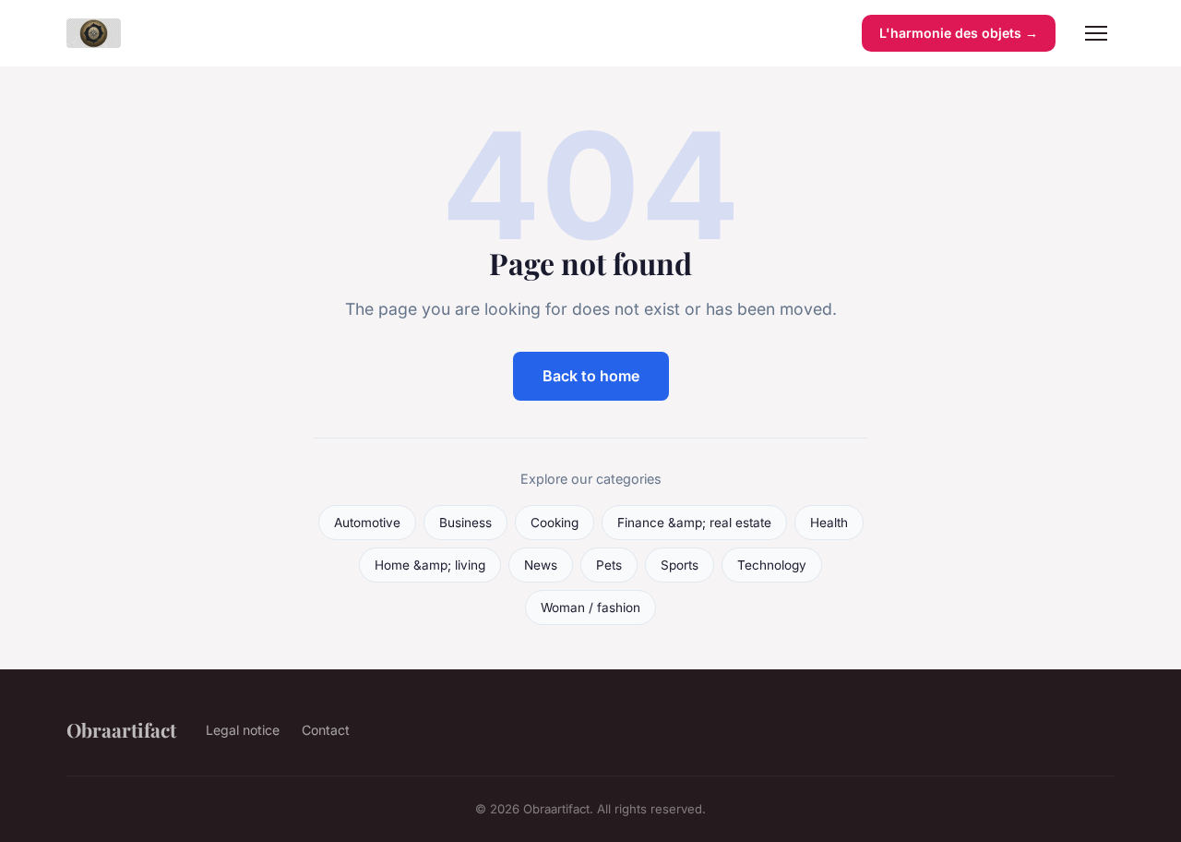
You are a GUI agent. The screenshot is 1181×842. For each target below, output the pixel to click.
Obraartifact (121, 729)
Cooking (555, 522)
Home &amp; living (430, 565)
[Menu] (1096, 33)
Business (465, 522)
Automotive (367, 522)
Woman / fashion (590, 607)
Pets (609, 565)
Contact (326, 730)
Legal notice (243, 730)
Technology (771, 565)
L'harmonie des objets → (958, 33)
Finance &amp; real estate (694, 522)
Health (829, 522)
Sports (679, 565)
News (540, 565)
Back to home (591, 376)
